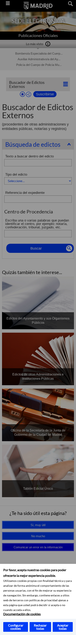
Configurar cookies (15, 626)
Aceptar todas (62, 626)
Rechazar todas (40, 626)
